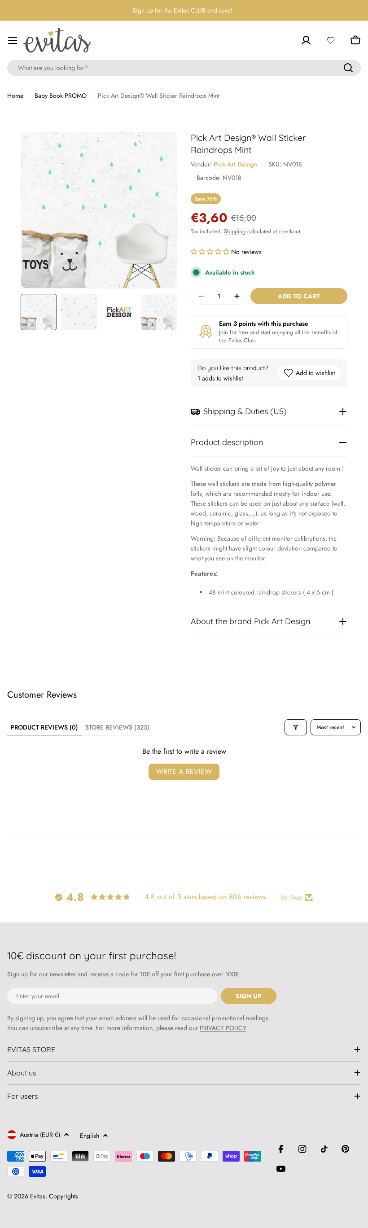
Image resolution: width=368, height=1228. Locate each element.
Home (15, 95)
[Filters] (296, 727)
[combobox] (184, 68)
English (89, 1135)
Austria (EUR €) (40, 1134)
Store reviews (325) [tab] (117, 727)
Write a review (184, 771)
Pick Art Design (235, 164)
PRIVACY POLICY (223, 1027)
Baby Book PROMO (61, 95)
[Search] (348, 67)
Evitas (37, 1196)
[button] (211, 251)
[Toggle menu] (12, 40)
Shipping (234, 231)
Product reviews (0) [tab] (44, 727)
